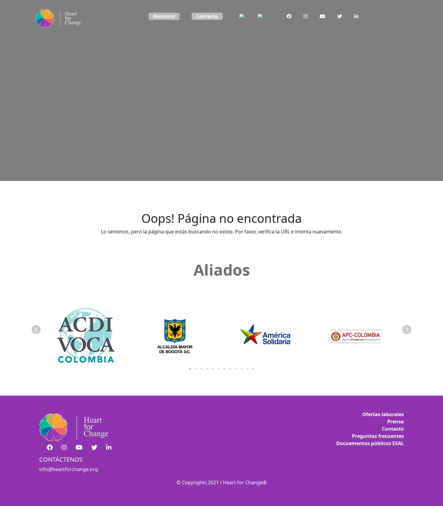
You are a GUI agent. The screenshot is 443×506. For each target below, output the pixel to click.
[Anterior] (36, 329)
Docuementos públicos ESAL (370, 443)
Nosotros (164, 16)
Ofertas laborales (383, 414)
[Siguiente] (406, 329)
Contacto (207, 16)
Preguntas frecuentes (378, 436)
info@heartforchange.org (68, 469)
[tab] (190, 368)
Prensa (395, 421)
